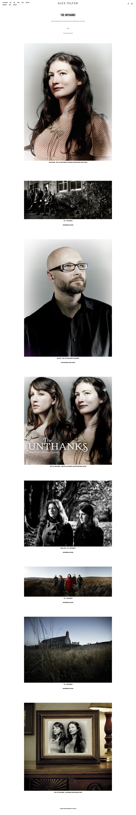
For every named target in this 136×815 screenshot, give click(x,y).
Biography (5, 4)
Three (18, 2)
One (10, 2)
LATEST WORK (5, 2)
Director (27, 2)
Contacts (15, 4)
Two (14, 2)
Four (22, 2)
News (10, 4)
